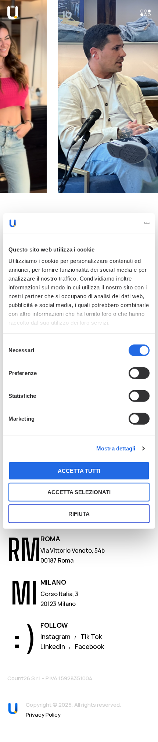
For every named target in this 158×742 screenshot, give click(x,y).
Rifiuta (79, 513)
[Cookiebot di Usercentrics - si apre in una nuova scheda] (117, 223)
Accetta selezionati (79, 492)
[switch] (139, 373)
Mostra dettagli (116, 448)
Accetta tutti (79, 470)
